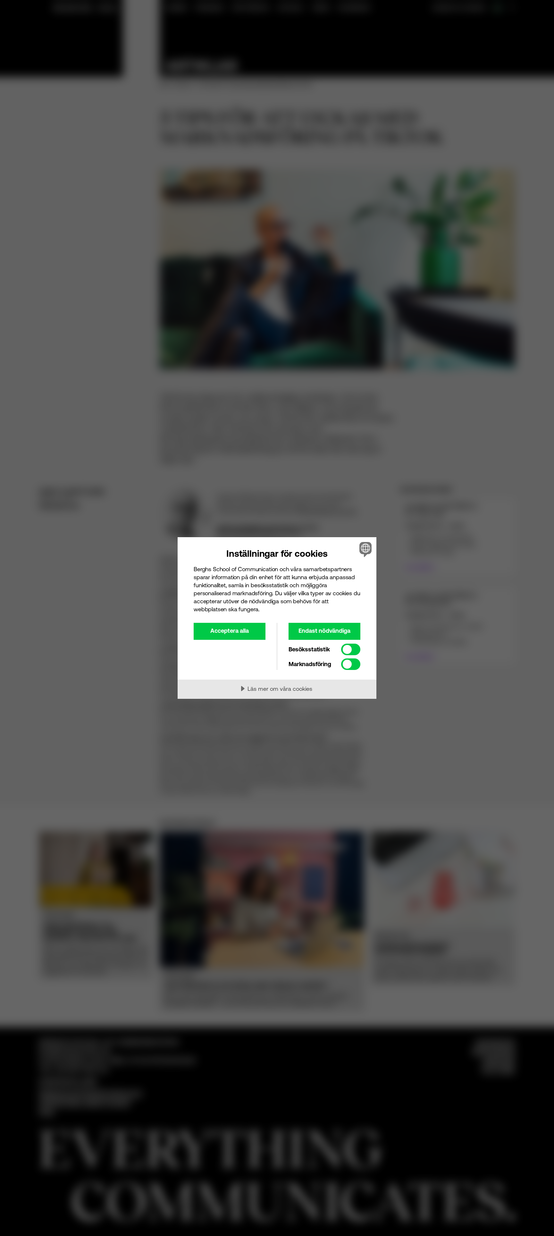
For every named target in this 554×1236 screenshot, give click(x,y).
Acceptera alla (229, 630)
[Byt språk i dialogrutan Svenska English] (364, 549)
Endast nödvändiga (324, 630)
